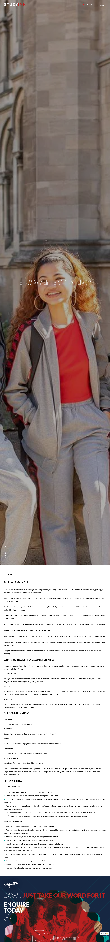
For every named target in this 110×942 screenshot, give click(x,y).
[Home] (15, 4)
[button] (88, 4)
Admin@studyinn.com (41, 753)
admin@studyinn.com (93, 769)
